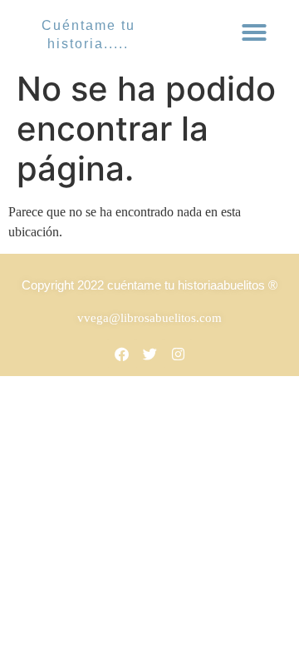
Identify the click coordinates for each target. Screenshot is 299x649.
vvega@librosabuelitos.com (149, 317)
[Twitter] (149, 353)
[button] (254, 32)
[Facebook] (121, 353)
